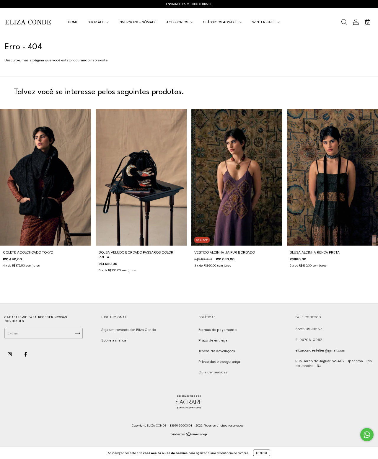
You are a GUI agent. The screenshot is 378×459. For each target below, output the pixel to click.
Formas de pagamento (217, 329)
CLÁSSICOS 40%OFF (220, 22)
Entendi (261, 452)
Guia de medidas (212, 372)
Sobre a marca (113, 340)
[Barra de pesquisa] (344, 23)
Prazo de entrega (212, 340)
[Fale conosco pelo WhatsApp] (367, 434)
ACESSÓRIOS (177, 22)
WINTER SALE (264, 22)
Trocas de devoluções (216, 351)
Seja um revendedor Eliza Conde (128, 329)
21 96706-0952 (308, 339)
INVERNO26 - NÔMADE (138, 22)
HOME (73, 22)
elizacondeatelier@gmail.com (320, 350)
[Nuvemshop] (189, 435)
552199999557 (308, 329)
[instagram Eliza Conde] (10, 354)
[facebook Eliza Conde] (25, 354)
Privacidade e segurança (219, 361)
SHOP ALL (96, 22)
